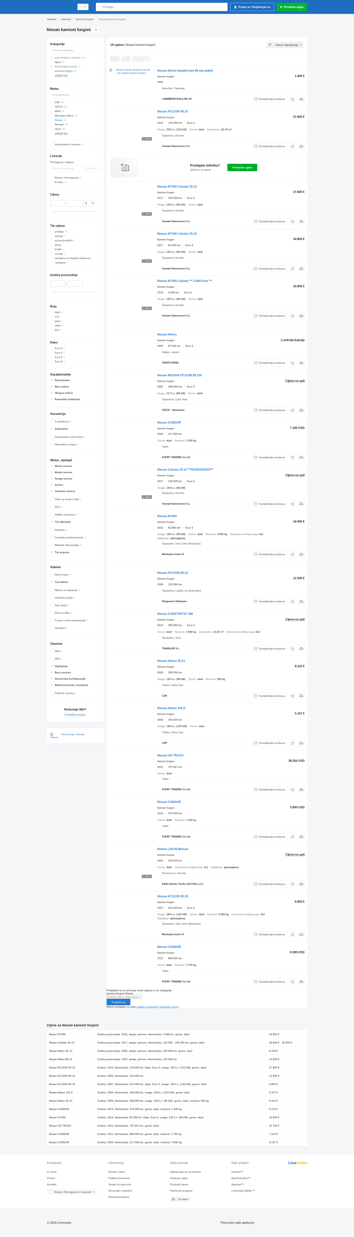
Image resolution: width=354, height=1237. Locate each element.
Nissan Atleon (167, 334)
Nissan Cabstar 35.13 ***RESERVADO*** (185, 469)
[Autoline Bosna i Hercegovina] (60, 7)
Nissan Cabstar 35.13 (61, 1042)
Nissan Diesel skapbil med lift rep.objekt (185, 70)
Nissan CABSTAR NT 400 (175, 613)
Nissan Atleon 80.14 (60, 1059)
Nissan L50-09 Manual (172, 849)
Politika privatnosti (118, 1178)
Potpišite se (118, 1002)
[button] (292, 99)
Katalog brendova (118, 1196)
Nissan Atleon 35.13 (171, 660)
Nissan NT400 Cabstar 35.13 (177, 186)
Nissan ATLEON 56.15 (172, 111)
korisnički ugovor (169, 1006)
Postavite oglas (242, 167)
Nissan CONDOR (169, 422)
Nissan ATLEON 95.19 (172, 896)
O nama (51, 1171)
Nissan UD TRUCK (170, 755)
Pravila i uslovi (116, 1171)
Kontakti (51, 1184)
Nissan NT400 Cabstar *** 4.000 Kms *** (184, 280)
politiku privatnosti (147, 1006)
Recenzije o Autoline (120, 1190)
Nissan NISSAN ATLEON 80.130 (179, 375)
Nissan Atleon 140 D (171, 708)
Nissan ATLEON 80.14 (172, 572)
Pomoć (51, 1178)
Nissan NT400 (167, 516)
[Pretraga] (99, 7)
